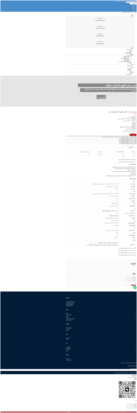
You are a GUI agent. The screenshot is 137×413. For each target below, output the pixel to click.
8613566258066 (134, 1)
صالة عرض (129, 70)
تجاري (130, 51)
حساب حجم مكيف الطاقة (125, 58)
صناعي (130, 50)
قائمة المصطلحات (126, 56)
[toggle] (123, 12)
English (131, 5)
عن (132, 67)
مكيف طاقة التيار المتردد (70, 301)
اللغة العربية (133, 3)
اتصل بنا (130, 73)
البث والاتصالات (128, 49)
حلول (132, 47)
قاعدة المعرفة (129, 55)
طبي (130, 48)
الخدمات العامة (128, 53)
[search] (125, 2)
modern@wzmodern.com (122, 1)
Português (131, 9)
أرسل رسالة (133, 285)
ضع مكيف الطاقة (126, 57)
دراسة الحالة (129, 65)
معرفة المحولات (126, 59)
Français (131, 8)
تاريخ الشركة (129, 69)
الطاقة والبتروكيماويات (127, 52)
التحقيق (133, 134)
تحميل (130, 66)
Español (131, 10)
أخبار (67, 350)
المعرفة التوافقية (126, 60)
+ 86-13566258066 (133, 368)
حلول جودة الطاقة (69, 305)
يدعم (132, 64)
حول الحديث (129, 68)
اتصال (132, 72)
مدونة (67, 330)
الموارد (131, 54)
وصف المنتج (131, 147)
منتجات (131, 15)
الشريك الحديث (128, 74)
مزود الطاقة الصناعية (70, 304)
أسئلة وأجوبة (129, 62)
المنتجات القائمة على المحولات (124, 61)
